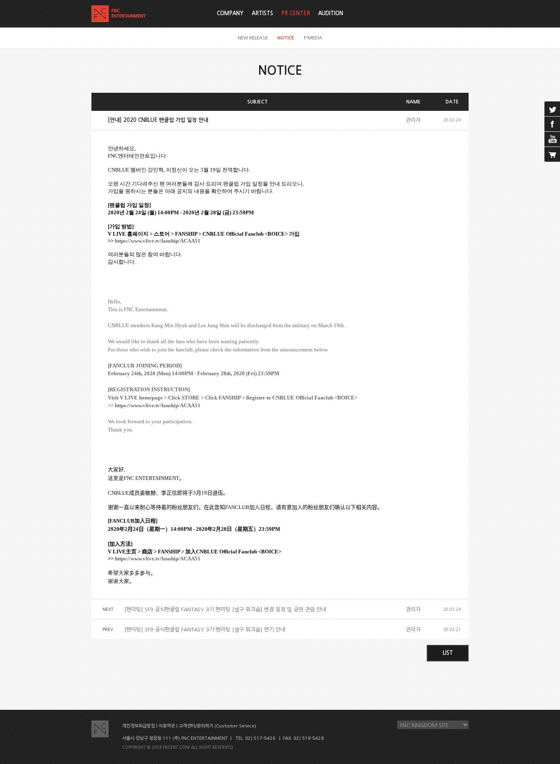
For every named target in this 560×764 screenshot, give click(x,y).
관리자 (413, 120)
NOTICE (286, 38)
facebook (552, 124)
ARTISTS (262, 13)
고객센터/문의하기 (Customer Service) (217, 726)
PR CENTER (295, 13)
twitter (552, 108)
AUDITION (330, 13)
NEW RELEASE (253, 38)
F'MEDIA (313, 38)
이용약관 (167, 726)
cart (552, 154)
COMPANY (230, 13)
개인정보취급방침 (138, 726)
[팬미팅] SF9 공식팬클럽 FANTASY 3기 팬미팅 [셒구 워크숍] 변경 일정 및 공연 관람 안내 (225, 609)
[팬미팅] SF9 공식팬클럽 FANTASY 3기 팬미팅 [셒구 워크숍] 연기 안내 (204, 629)
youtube (552, 139)
